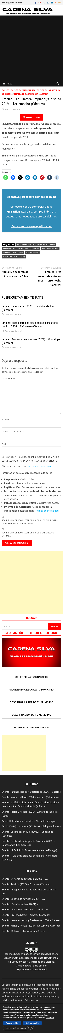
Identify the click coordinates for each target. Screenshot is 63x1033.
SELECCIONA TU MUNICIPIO (31, 677)
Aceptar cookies (12, 1023)
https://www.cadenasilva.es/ (31, 969)
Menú (9, 83)
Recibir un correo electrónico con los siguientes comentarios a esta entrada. (30, 521)
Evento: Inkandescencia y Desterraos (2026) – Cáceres (31, 791)
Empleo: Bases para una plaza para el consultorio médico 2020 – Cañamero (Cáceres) (30, 324)
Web (4, 444)
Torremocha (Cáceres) (14, 256)
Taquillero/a (32, 252)
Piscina (36, 248)
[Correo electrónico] (59, 2)
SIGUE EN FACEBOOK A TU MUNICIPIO (31, 689)
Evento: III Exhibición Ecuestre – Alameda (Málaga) (29, 850)
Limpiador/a (24, 248)
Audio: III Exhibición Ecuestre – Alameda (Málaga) (29, 821)
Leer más (50, 1017)
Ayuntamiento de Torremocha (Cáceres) (36, 244)
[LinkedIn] (52, 2)
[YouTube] (40, 2)
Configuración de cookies (16, 1028)
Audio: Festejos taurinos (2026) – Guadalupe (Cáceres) (31, 826)
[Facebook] (36, 2)
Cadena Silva (31, 953)
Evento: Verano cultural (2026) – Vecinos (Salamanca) (30, 797)
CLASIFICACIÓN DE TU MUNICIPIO (31, 715)
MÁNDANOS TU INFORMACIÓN (31, 727)
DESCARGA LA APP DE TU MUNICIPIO (31, 702)
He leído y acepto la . (28, 466)
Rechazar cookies (32, 1023)
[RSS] (56, 2)
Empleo (5, 90)
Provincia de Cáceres (13, 252)
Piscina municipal (50, 248)
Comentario (9, 378)
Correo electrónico (13, 431)
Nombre (6, 419)
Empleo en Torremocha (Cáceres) (31, 94)
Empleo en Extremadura (23, 90)
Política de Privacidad (39, 466)
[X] (44, 2)
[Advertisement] (31, 48)
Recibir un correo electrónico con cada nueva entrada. (28, 534)
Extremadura (9, 248)
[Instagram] (48, 2)
